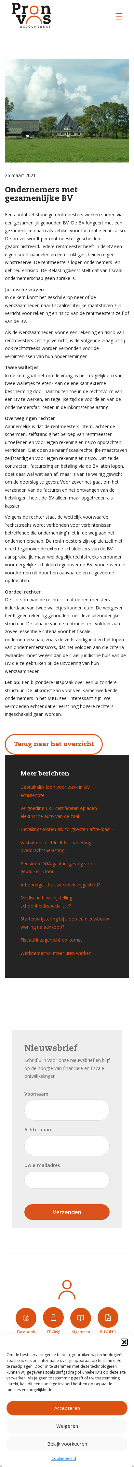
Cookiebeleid (63, 1458)
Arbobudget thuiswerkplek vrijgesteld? (60, 885)
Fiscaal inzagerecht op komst (51, 940)
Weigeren (67, 1426)
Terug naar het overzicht (54, 744)
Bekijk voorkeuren (67, 1443)
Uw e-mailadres (42, 1165)
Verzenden (67, 1212)
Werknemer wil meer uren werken (55, 953)
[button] (124, 1342)
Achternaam (38, 1129)
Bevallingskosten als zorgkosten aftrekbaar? (66, 829)
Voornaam (36, 1094)
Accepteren (67, 1408)
